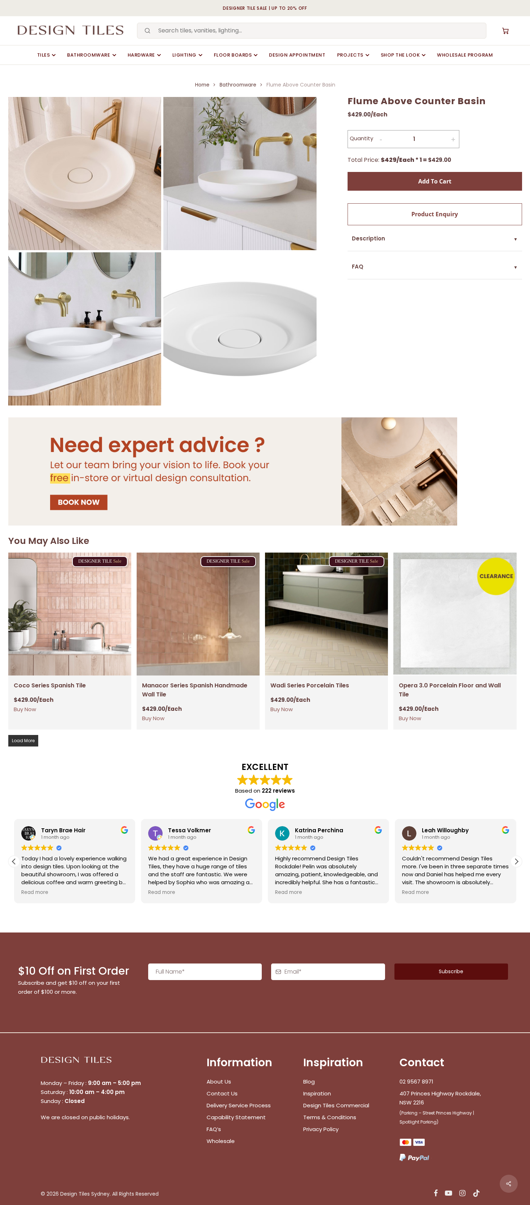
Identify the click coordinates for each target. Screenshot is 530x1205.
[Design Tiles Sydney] (71, 30)
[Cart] (505, 30)
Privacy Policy (321, 1129)
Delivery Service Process (239, 1105)
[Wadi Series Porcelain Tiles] (326, 614)
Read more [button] (22, 892)
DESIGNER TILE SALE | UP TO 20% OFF (265, 8)
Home (202, 84)
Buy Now (25, 709)
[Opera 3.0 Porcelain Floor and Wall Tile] (454, 614)
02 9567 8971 (416, 1081)
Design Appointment (297, 55)
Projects (350, 55)
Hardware (141, 55)
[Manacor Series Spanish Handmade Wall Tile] (198, 614)
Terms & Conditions (329, 1117)
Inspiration (317, 1093)
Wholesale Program (465, 55)
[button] (516, 861)
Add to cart (434, 181)
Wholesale (221, 1141)
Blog (309, 1081)
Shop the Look (400, 55)
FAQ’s (214, 1129)
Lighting (184, 55)
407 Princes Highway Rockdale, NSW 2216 (440, 1098)
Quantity (361, 138)
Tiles (43, 55)
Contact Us (222, 1093)
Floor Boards (233, 55)
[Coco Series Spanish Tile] (69, 614)
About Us (219, 1081)
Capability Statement (237, 1117)
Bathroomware (88, 55)
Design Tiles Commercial (336, 1105)
